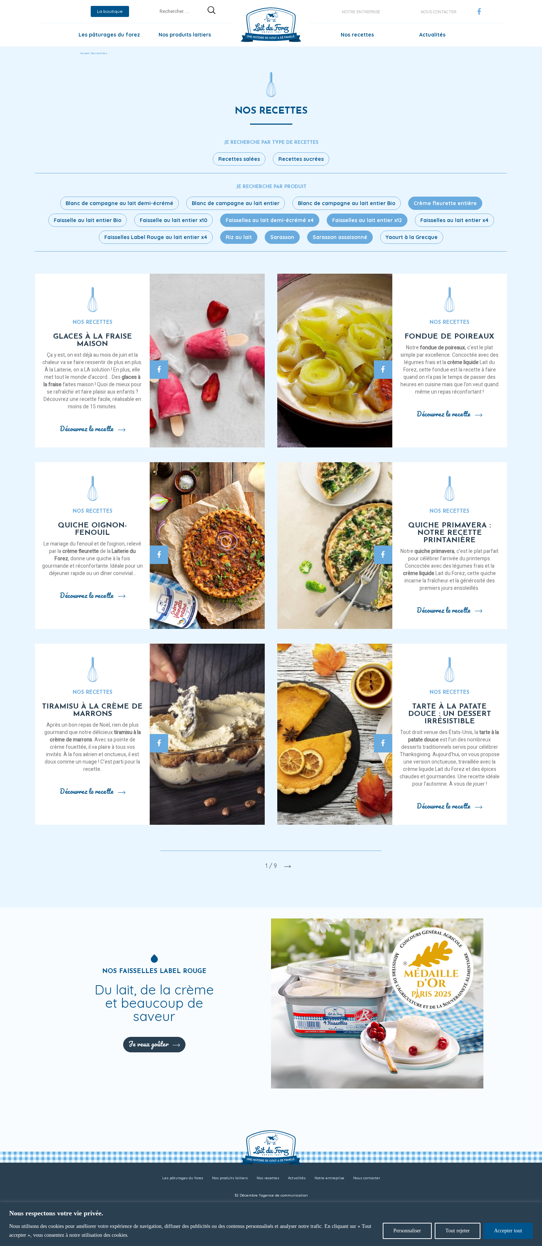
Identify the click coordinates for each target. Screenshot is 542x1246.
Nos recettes (357, 34)
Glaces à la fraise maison (92, 340)
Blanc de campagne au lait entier (235, 203)
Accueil (84, 53)
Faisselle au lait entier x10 (173, 220)
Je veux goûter (148, 1044)
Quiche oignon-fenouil (92, 529)
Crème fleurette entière (445, 203)
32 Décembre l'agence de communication (271, 1195)
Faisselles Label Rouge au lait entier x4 (155, 237)
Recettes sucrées (301, 159)
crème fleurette (80, 551)
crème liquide (463, 362)
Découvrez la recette (87, 428)
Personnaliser (407, 1230)
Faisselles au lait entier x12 (367, 220)
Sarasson (282, 237)
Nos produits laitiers (185, 34)
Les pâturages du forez (109, 34)
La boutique (110, 11)
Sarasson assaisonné (340, 237)
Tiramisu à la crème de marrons (92, 710)
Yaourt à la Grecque (412, 237)
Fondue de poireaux (449, 336)
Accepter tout (508, 1230)
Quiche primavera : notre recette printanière (449, 533)
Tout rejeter (457, 1230)
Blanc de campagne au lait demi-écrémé (119, 203)
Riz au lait (239, 237)
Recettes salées (239, 159)
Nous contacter (438, 11)
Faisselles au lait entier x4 (454, 220)
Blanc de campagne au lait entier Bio (346, 203)
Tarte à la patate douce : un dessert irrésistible (449, 714)
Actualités (432, 34)
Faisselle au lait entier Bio (87, 220)
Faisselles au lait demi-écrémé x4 (270, 220)
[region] (271, 1224)
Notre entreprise (361, 11)
